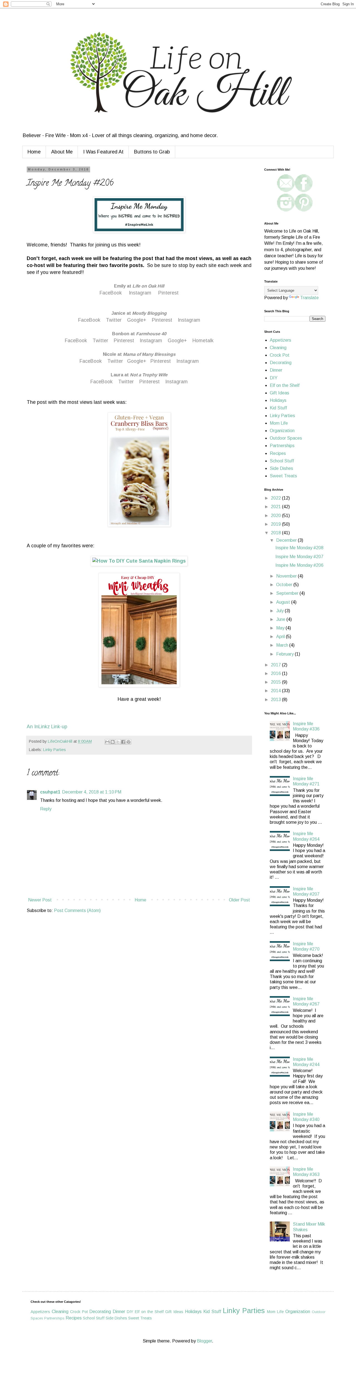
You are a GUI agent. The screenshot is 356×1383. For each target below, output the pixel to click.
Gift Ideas (279, 393)
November (287, 576)
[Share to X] (118, 742)
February (285, 654)
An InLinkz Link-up (47, 726)
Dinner (276, 370)
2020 (276, 515)
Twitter (114, 320)
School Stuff (282, 461)
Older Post (239, 900)
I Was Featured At (103, 152)
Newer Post (40, 900)
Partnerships (282, 445)
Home (34, 152)
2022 (276, 498)
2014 (276, 690)
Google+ (136, 320)
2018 (276, 532)
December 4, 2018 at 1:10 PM (91, 792)
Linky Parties (54, 749)
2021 (276, 506)
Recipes (278, 453)
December (287, 540)
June (281, 619)
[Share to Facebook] (123, 742)
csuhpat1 (50, 792)
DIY (274, 378)
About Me (62, 152)
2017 (276, 664)
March (282, 645)
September (288, 593)
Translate (309, 297)
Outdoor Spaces (286, 438)
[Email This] (107, 742)
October (284, 584)
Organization (282, 430)
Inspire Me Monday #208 (299, 547)
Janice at (139, 313)
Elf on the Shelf (285, 385)
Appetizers (280, 340)
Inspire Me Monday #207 (299, 556)
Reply (45, 809)
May (281, 628)
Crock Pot (280, 355)
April (281, 636)
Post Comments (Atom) (77, 910)
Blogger (204, 1341)
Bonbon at (139, 333)
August (283, 602)
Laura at (139, 374)
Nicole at (139, 354)
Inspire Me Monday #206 (299, 565)
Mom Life (279, 423)
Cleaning (278, 347)
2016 (276, 673)
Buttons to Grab (152, 152)
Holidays (278, 400)
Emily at (139, 286)
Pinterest (168, 293)
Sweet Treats (283, 475)
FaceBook (111, 293)
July (280, 610)
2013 (276, 699)
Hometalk (203, 340)
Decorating (280, 362)
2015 (276, 682)
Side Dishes (281, 468)
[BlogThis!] (112, 742)
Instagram (140, 293)
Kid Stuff (278, 407)
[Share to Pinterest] (128, 742)
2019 (276, 524)
